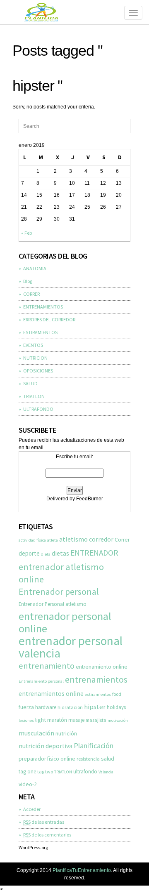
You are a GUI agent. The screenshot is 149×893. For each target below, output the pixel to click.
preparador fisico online (47, 758)
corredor (101, 539)
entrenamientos (96, 679)
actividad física (32, 540)
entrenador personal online (65, 622)
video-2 (28, 784)
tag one (27, 771)
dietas (60, 553)
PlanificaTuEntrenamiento (82, 870)
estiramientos (98, 694)
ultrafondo (85, 771)
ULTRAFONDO (38, 409)
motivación (118, 720)
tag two (45, 771)
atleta (52, 540)
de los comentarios (47, 835)
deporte (29, 553)
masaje (76, 719)
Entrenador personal (59, 591)
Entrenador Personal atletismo (53, 604)
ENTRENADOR (94, 553)
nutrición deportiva (45, 746)
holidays (116, 707)
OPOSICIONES (38, 371)
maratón (57, 719)
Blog (27, 281)
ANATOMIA (34, 268)
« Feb (26, 233)
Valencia (106, 772)
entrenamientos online (51, 693)
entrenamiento (46, 665)
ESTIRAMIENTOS (40, 332)
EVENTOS (33, 345)
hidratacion (70, 707)
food (116, 694)
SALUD (30, 383)
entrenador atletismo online (61, 573)
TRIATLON (34, 396)
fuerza (26, 707)
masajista (96, 720)
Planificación (93, 745)
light (40, 719)
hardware (45, 707)
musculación (36, 733)
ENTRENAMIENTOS (43, 307)
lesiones (26, 720)
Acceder (32, 809)
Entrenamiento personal (41, 681)
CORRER (31, 294)
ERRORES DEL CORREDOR (49, 319)
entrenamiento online (101, 666)
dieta (45, 554)
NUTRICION (35, 358)
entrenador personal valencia (71, 647)
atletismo (73, 539)
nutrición (66, 733)
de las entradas (43, 822)
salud (107, 758)
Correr (122, 539)
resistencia (88, 759)
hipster (95, 706)
